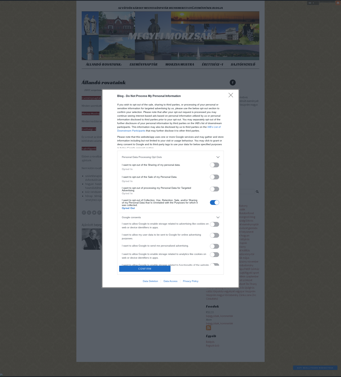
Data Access (170, 281)
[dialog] (170, 188)
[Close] (232, 96)
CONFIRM (144, 268)
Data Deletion (150, 281)
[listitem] (170, 157)
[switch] (214, 165)
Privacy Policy (190, 281)
